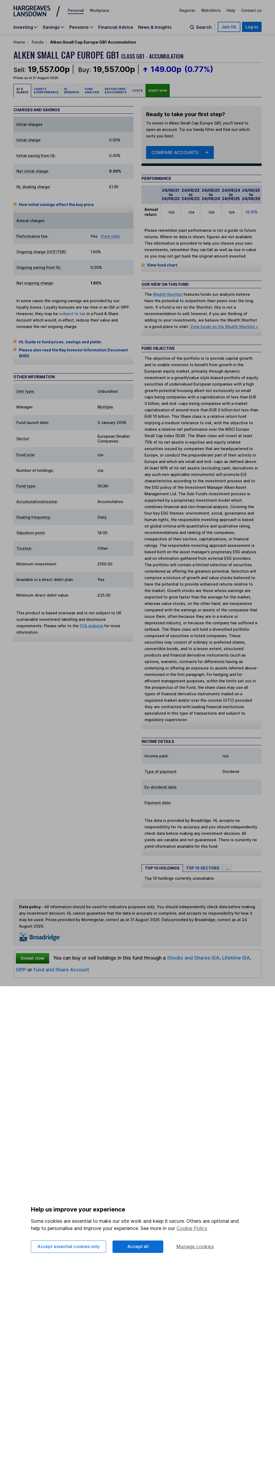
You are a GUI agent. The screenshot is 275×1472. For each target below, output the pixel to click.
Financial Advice (115, 27)
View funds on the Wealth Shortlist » (224, 326)
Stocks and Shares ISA (193, 958)
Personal (76, 10)
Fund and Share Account (61, 969)
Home (19, 42)
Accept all (138, 1246)
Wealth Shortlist (168, 294)
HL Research (71, 90)
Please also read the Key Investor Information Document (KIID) (73, 353)
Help (231, 10)
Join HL (229, 27)
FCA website (91, 625)
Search (204, 27)
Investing (23, 27)
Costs (137, 90)
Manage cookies (195, 1246)
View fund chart (162, 265)
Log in (251, 27)
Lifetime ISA (235, 958)
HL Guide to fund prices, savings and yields (60, 342)
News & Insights (155, 27)
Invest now (158, 90)
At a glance (22, 90)
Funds (38, 42)
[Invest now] (32, 958)
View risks (110, 236)
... (227, 868)
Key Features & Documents (115, 90)
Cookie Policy (191, 1228)
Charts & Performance (46, 90)
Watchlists (211, 10)
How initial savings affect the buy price (56, 204)
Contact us (251, 10)
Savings (51, 27)
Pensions (79, 27)
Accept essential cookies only (68, 1246)
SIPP (21, 969)
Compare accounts (174, 152)
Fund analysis (92, 90)
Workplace (99, 10)
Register (187, 10)
